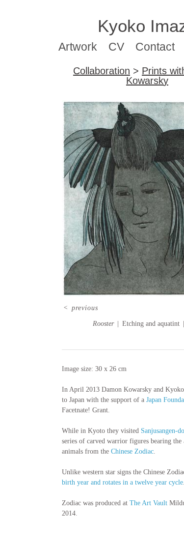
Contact (155, 46)
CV (116, 46)
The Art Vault (148, 503)
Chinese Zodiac (132, 451)
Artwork (77, 46)
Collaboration (101, 70)
